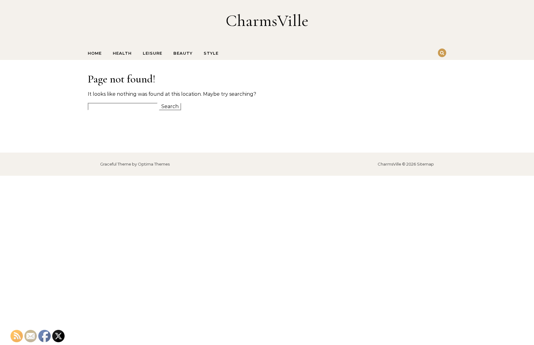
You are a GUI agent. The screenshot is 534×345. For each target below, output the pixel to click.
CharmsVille (267, 21)
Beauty (183, 53)
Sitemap (425, 164)
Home (95, 53)
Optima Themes (154, 164)
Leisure (152, 53)
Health (122, 53)
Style (211, 53)
